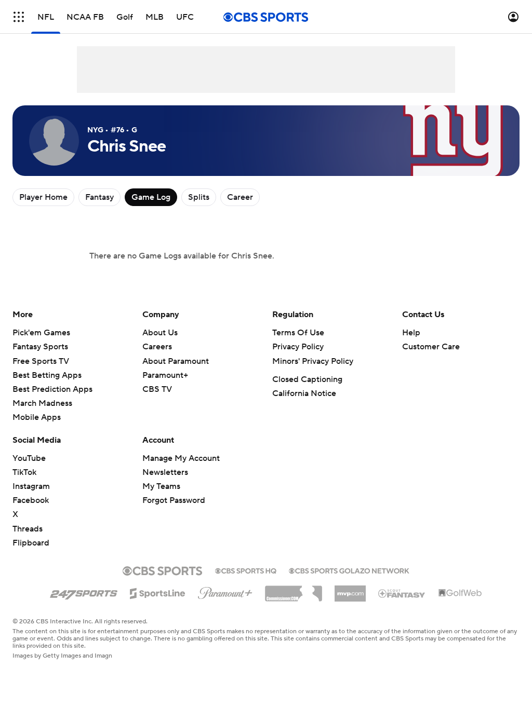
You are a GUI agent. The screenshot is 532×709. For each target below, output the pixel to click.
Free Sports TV (40, 361)
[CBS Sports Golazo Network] (349, 570)
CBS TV (157, 389)
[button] (18, 17)
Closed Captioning (307, 379)
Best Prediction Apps (52, 389)
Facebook (30, 500)
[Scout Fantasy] (402, 593)
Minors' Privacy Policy (312, 361)
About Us (160, 333)
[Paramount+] (225, 591)
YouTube (29, 458)
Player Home (43, 197)
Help (411, 333)
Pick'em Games (41, 333)
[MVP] (350, 589)
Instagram (31, 486)
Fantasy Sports (40, 347)
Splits (198, 197)
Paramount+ (165, 375)
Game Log (150, 197)
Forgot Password (173, 500)
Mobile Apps (36, 417)
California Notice (304, 393)
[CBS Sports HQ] (245, 570)
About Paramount (175, 361)
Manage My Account (181, 458)
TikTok (24, 472)
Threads (27, 529)
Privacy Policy (298, 347)
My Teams (161, 486)
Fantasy (99, 197)
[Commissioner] (293, 589)
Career (240, 197)
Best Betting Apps (47, 375)
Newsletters (165, 472)
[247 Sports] (83, 592)
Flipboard (30, 543)
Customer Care (431, 347)
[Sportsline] (157, 592)
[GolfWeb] (460, 593)
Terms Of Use (298, 333)
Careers (157, 347)
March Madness (42, 403)
